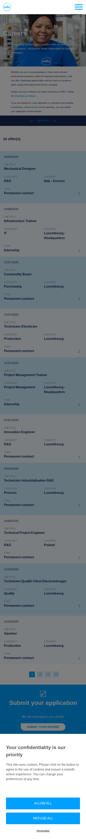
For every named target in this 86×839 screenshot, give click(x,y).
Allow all (43, 803)
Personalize (43, 830)
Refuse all (43, 818)
